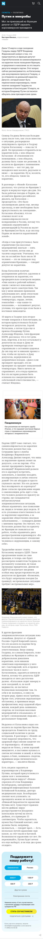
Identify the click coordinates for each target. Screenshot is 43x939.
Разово (30, 868)
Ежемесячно (13, 868)
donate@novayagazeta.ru (13, 926)
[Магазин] (33, 3)
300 (29, 884)
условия (16, 904)
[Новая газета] (4, 3)
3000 (12, 878)
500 (12, 884)
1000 (30, 878)
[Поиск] (39, 3)
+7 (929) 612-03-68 (11, 928)
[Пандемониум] (22, 414)
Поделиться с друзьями (20, 916)
